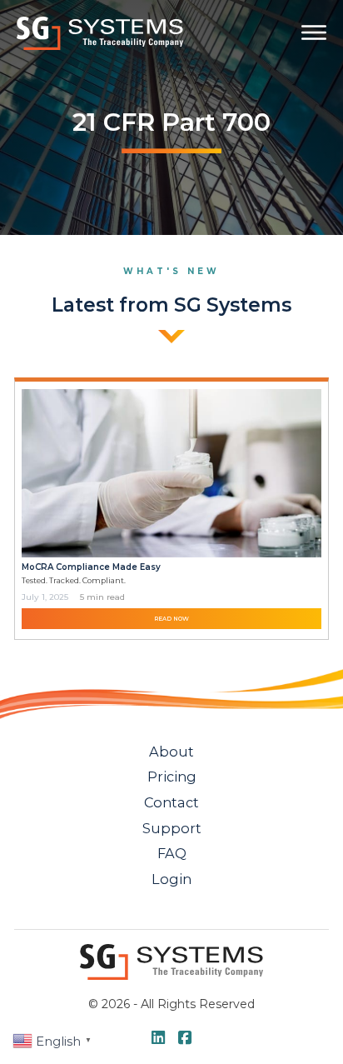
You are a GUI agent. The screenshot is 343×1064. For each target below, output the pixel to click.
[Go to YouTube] (158, 1039)
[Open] (313, 32)
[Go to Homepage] (100, 33)
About (171, 751)
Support (171, 828)
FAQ (171, 853)
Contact (171, 802)
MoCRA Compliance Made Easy (91, 567)
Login (171, 879)
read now (171, 618)
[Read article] (171, 472)
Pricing (171, 776)
